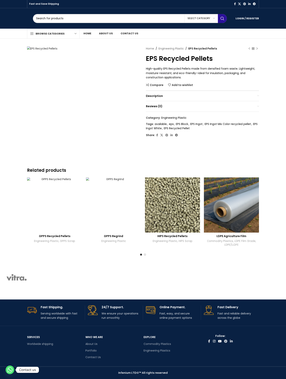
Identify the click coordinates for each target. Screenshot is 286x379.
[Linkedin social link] (249, 4)
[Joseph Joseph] (149, 277)
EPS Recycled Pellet (177, 128)
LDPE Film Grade (244, 241)
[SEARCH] (222, 18)
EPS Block (182, 124)
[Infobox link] (54, 312)
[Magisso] (49, 277)
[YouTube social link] (220, 341)
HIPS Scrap (185, 241)
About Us (91, 344)
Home (150, 48)
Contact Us (93, 357)
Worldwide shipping (40, 344)
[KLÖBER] (115, 277)
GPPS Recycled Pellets (54, 236)
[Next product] (257, 48)
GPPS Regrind (113, 236)
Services (33, 337)
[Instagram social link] (214, 341)
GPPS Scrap (67, 241)
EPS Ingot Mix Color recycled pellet (228, 124)
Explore (149, 337)
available (161, 124)
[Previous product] (249, 48)
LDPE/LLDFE (231, 245)
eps (171, 124)
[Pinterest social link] (244, 4)
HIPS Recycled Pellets (172, 236)
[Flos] (215, 277)
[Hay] (182, 277)
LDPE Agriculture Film (231, 236)
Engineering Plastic (171, 48)
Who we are (94, 337)
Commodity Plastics (220, 241)
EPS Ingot (196, 124)
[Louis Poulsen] (82, 277)
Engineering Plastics (157, 350)
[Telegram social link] (254, 4)
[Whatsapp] (10, 370)
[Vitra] (16, 277)
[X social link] (239, 4)
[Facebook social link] (235, 4)
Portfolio (91, 350)
